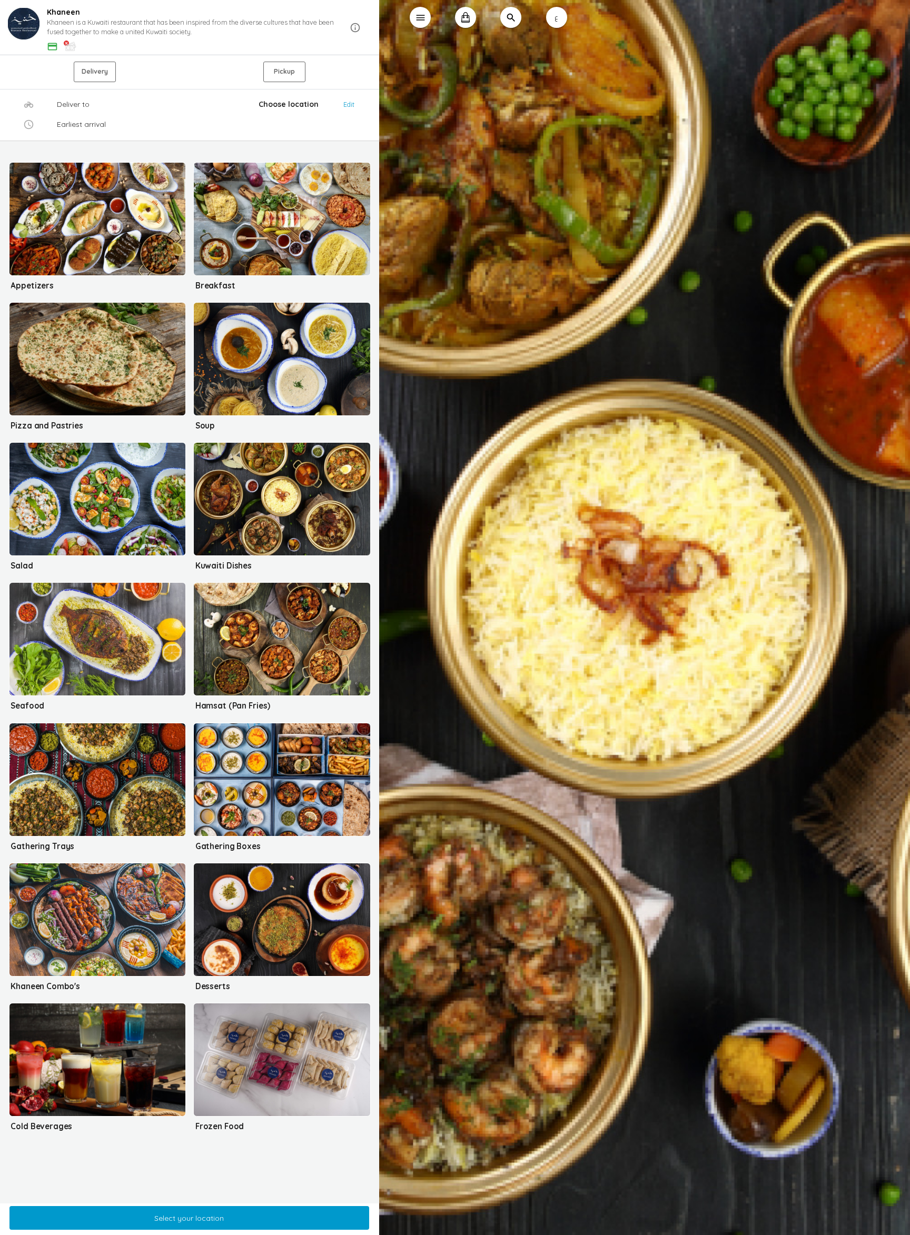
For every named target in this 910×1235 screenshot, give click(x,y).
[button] (189, 28)
